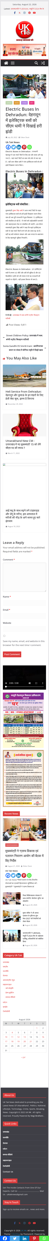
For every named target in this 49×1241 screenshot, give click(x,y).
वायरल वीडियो (10, 997)
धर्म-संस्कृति (9, 988)
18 (12, 1041)
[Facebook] (8, 147)
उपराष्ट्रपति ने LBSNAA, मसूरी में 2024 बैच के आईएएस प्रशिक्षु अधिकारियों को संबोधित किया (33, 937)
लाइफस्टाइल (7, 984)
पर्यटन (31, 103)
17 (6, 1041)
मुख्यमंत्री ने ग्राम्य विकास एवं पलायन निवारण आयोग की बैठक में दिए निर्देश (24, 856)
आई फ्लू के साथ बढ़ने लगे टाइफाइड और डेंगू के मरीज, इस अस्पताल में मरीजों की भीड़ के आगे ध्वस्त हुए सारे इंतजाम (23, 516)
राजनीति (5, 971)
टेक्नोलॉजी (6, 1011)
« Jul (23, 1057)
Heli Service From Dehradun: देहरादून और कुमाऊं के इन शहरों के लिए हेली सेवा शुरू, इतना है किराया (24, 395)
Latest (9, 103)
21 (31, 1041)
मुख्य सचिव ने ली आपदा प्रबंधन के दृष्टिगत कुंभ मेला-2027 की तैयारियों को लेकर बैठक (26, 7)
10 (6, 1037)
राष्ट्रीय (5, 966)
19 (18, 1041)
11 (12, 1037)
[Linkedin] (18, 147)
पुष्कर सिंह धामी (17, 210)
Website (7, 622)
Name (7, 596)
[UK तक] (6, 63)
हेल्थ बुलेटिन (10, 992)
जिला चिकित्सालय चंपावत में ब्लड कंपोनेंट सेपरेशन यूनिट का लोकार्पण (33, 898)
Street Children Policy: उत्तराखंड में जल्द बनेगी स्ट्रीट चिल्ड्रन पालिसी (24, 337)
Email (6, 609)
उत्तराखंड (24, 103)
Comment (9, 559)
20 (25, 1041)
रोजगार (5, 975)
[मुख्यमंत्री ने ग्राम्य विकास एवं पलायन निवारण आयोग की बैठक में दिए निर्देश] (24, 829)
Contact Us (8, 1171)
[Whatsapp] (29, 147)
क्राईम (5, 1006)
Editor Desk (25, 137)
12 (18, 1037)
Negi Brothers (37, 1116)
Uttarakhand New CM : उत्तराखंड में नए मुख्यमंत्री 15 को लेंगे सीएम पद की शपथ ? (23, 444)
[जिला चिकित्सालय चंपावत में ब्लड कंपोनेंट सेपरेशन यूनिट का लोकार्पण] (12, 900)
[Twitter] (13, 147)
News (17, 103)
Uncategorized (12, 845)
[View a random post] (43, 63)
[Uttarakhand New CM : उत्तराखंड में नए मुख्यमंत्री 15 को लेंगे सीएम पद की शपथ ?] (24, 415)
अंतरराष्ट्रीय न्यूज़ (9, 980)
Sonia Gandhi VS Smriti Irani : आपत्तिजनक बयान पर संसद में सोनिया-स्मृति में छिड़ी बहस (23, 348)
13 (25, 1037)
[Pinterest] (24, 147)
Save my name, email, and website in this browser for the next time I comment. (24, 643)
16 (43, 1037)
